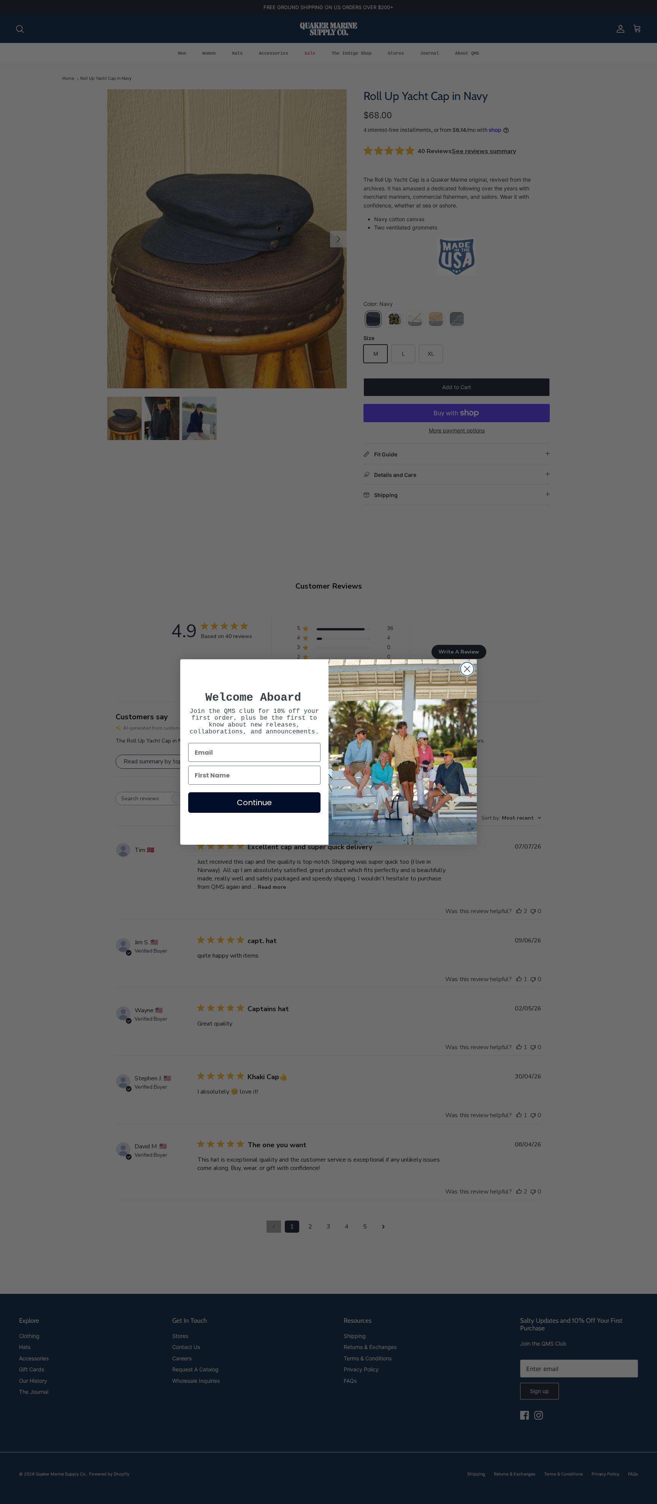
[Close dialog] (467, 669)
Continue (254, 802)
